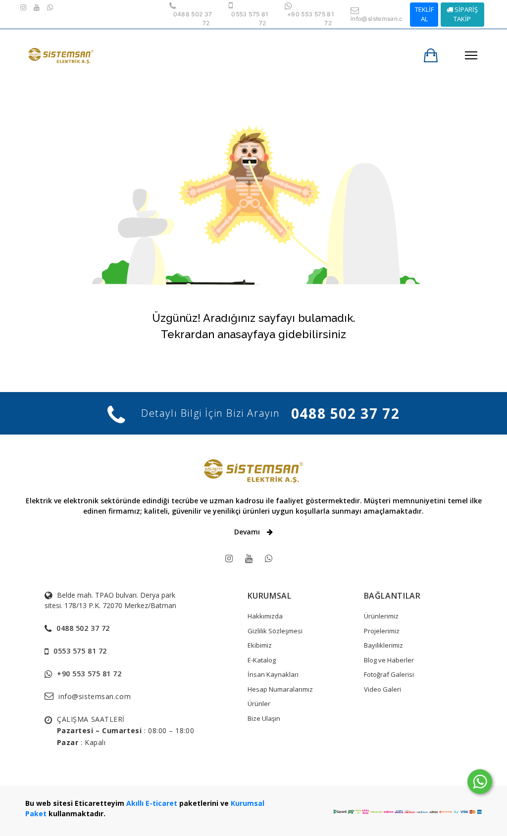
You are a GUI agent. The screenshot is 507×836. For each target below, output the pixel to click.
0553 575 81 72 (80, 651)
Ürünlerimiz (381, 616)
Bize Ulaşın (264, 718)
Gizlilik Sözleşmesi (275, 630)
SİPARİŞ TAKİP (465, 14)
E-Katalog (262, 660)
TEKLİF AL (424, 14)
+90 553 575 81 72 (89, 673)
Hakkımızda (265, 616)
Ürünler (259, 703)
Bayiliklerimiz (383, 645)
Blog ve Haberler (389, 660)
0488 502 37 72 (345, 413)
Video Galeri (382, 689)
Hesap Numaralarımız (280, 689)
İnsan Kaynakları (273, 674)
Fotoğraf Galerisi (389, 674)
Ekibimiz (260, 645)
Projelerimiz (382, 630)
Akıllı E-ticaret (151, 803)
